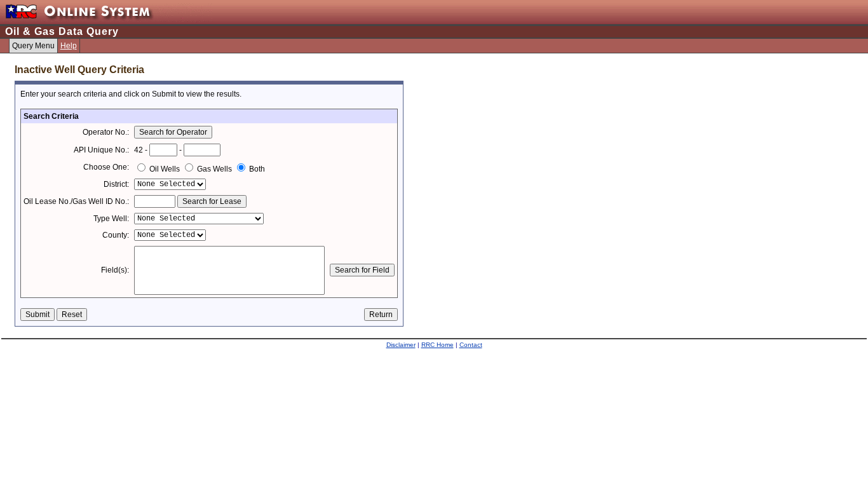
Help (68, 45)
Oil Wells (164, 169)
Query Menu (33, 45)
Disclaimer (401, 344)
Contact (470, 344)
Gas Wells (214, 169)
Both (256, 169)
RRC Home (437, 344)
